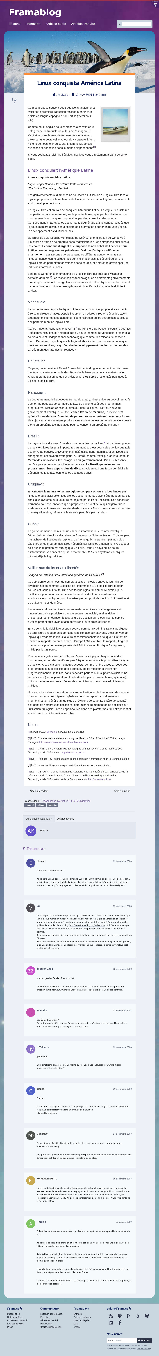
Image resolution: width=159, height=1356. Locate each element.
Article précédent (39, 791)
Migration (85, 801)
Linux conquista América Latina (49, 177)
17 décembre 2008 (122, 1134)
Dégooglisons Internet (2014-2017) (60, 801)
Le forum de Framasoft (51, 1314)
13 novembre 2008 (122, 1010)
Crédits (77, 1327)
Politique (40, 805)
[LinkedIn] (110, 1324)
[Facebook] (119, 1324)
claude (41, 1088)
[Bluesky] (146, 1317)
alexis (64, 94)
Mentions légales (82, 1320)
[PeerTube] (128, 1317)
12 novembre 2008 (122, 861)
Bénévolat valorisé (49, 1320)
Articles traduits (83, 23)
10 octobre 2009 (124, 1222)
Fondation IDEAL (47, 1178)
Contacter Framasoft (17, 1320)
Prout (10, 1327)
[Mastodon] (119, 1317)
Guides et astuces (82, 1317)
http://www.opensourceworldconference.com (63, 742)
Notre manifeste (15, 1317)
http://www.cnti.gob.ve (73, 752)
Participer (45, 1317)
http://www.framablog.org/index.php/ (87, 925)
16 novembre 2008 (122, 1089)
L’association (13, 1314)
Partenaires (46, 1323)
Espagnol (29, 805)
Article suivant (121, 791)
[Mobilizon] (137, 1317)
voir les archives (144, 1349)
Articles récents (65, 818)
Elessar (41, 861)
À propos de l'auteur (39, 818)
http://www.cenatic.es (99, 779)
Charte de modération (50, 1327)
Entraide (78, 1314)
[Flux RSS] (110, 1317)
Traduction (52, 805)
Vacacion (52, 732)
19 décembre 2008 (122, 1178)
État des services (15, 1323)
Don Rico (42, 1133)
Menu (16, 23)
